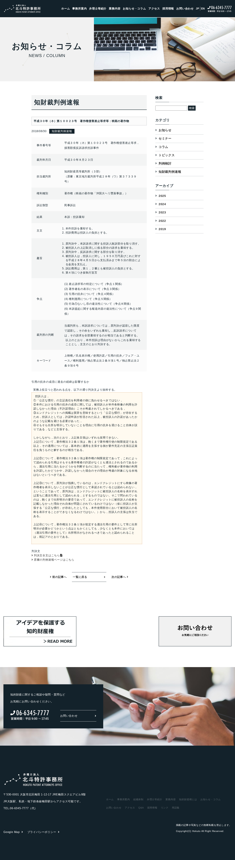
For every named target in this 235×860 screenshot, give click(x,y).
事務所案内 (79, 8)
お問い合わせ (185, 8)
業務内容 (114, 8)
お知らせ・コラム (134, 8)
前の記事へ (59, 576)
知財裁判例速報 (170, 172)
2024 (162, 204)
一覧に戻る (80, 576)
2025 (162, 196)
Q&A (141, 807)
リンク (164, 807)
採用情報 (168, 8)
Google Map (11, 832)
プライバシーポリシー (41, 832)
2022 (162, 221)
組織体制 (138, 799)
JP (197, 8)
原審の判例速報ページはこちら (54, 559)
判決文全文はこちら (47, 555)
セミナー (165, 138)
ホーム (65, 8)
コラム (163, 147)
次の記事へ (119, 576)
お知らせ (165, 130)
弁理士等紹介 (97, 8)
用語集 (175, 807)
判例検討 (165, 163)
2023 (162, 212)
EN (203, 8)
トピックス (167, 155)
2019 (162, 229)
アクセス (154, 8)
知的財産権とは (188, 799)
